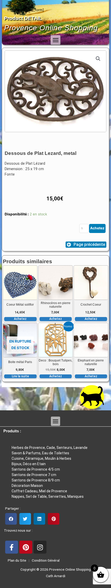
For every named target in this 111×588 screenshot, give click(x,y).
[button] (55, 40)
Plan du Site (16, 560)
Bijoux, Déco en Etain (29, 464)
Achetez (97, 228)
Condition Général (45, 560)
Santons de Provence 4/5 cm (36, 469)
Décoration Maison (27, 486)
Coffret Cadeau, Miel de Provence (39, 491)
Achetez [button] (20, 319)
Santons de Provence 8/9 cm (36, 480)
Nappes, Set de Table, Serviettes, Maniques (48, 496)
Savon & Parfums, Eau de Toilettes (40, 453)
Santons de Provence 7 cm (34, 475)
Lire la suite (20, 376)
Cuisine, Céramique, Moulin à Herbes (41, 458)
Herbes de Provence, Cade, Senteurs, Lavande (50, 448)
